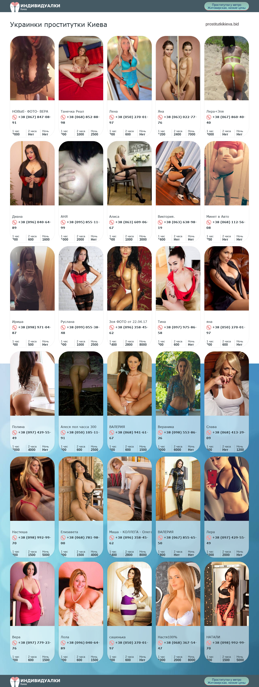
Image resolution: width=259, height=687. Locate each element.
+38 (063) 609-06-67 (128, 224)
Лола (65, 637)
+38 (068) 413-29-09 (225, 435)
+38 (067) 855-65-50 (177, 540)
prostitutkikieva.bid (222, 24)
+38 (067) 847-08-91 (31, 119)
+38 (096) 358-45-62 (128, 330)
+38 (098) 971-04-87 (31, 330)
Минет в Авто (217, 216)
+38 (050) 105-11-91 (80, 435)
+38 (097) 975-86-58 (177, 330)
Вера (16, 637)
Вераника (166, 426)
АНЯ (64, 216)
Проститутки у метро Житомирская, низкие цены (227, 6)
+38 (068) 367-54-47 (177, 645)
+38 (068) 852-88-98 (80, 119)
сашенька (117, 637)
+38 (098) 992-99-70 (31, 540)
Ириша (17, 321)
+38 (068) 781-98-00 (80, 540)
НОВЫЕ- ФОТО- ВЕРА (30, 111)
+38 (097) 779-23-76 (31, 645)
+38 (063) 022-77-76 (177, 119)
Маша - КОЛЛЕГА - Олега (130, 532)
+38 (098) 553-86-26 (177, 435)
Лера (210, 532)
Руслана (67, 321)
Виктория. (166, 216)
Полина (18, 426)
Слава (211, 426)
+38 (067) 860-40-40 (225, 119)
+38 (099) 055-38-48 (80, 330)
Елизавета (69, 532)
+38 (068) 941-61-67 (128, 435)
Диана (17, 216)
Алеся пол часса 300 (78, 426)
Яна (161, 111)
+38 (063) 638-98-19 (177, 224)
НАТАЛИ (213, 637)
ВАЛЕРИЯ (117, 426)
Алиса (114, 216)
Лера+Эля (215, 111)
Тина (162, 321)
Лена (113, 111)
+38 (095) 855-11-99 (80, 224)
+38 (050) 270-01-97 (128, 119)
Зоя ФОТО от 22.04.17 (128, 321)
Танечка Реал (72, 111)
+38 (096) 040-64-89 (31, 224)
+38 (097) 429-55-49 (31, 435)
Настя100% (167, 637)
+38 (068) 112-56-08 (225, 224)
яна (209, 321)
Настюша (20, 532)
